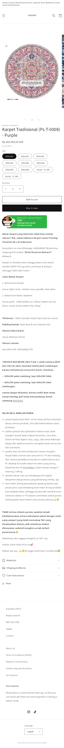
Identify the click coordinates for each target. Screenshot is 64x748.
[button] (3, 15)
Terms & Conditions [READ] (19, 655)
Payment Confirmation (17, 661)
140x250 (9, 163)
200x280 (40, 163)
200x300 (9, 169)
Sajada (9, 629)
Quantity (6, 183)
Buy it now (32, 208)
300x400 (25, 169)
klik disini (18, 400)
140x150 (25, 156)
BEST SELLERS (12, 622)
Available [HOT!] (13, 608)
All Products (12, 675)
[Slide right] (38, 120)
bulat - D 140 (11, 176)
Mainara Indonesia (28, 743)
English (31, 731)
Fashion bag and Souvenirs (19, 668)
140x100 (9, 156)
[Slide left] (25, 120)
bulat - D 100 (43, 169)
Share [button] (8, 583)
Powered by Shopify (40, 743)
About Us (10, 648)
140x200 (40, 156)
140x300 (25, 163)
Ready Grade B (13, 615)
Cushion (10, 635)
